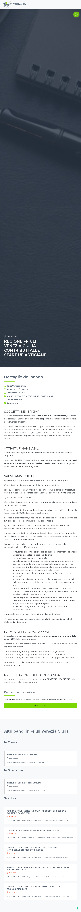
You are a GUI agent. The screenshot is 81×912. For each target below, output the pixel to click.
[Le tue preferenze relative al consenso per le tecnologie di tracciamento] (77, 908)
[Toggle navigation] (76, 4)
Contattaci (40, 705)
